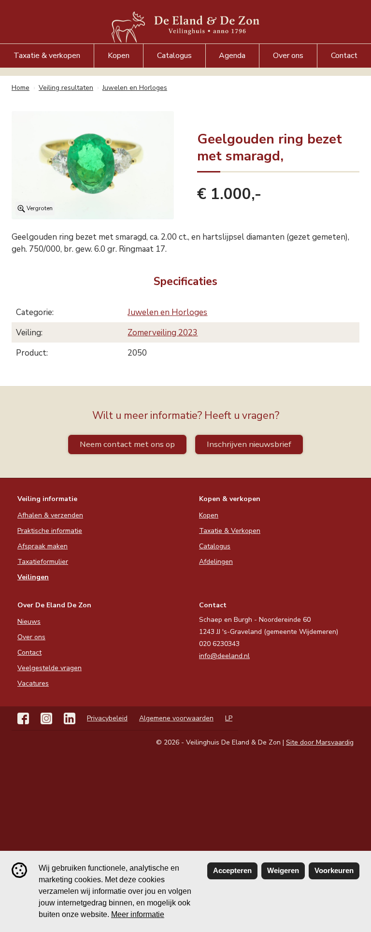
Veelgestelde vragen (49, 668)
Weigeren (283, 870)
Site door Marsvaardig (320, 742)
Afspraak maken (42, 546)
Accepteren (232, 870)
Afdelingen (216, 561)
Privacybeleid (107, 718)
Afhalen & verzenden (50, 515)
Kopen (118, 55)
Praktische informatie (49, 530)
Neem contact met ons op (127, 444)
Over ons (288, 55)
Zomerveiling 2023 (163, 332)
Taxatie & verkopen (47, 55)
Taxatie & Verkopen (229, 530)
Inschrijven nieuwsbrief (249, 444)
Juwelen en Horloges (167, 312)
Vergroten (39, 208)
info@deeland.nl (224, 655)
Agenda (232, 55)
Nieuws (29, 621)
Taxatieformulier (42, 561)
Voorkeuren (334, 870)
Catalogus (174, 55)
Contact (344, 55)
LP (228, 718)
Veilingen (33, 577)
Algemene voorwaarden (176, 718)
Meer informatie (137, 914)
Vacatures (33, 683)
